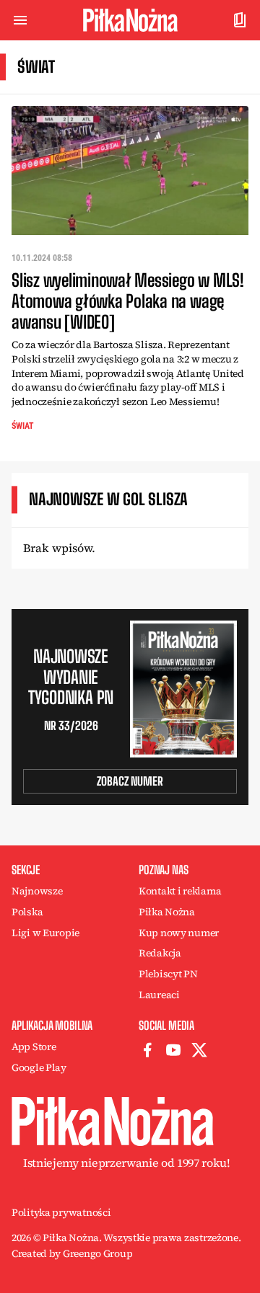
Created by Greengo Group (72, 1253)
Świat (23, 426)
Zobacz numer (130, 781)
